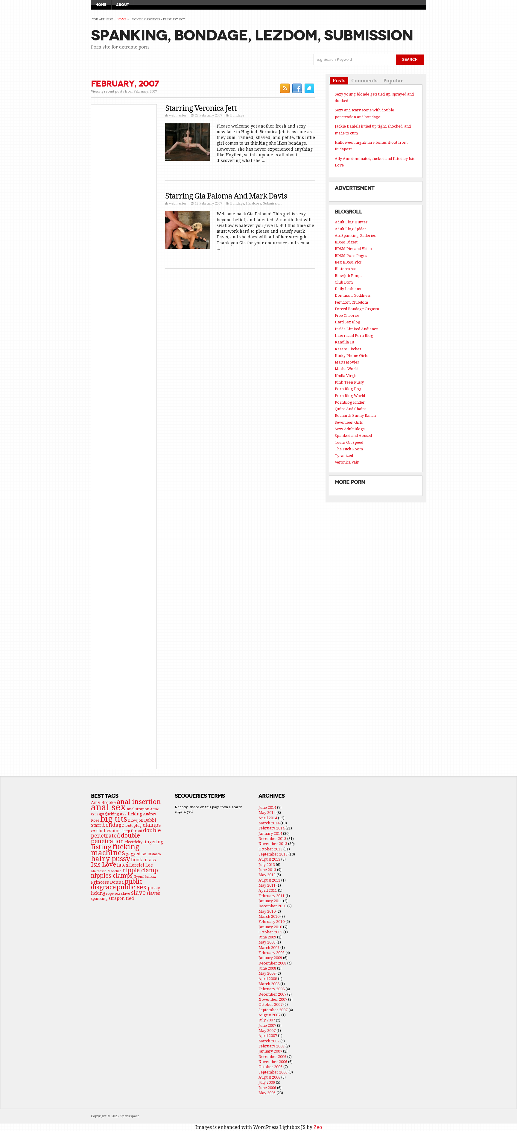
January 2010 (270, 927)
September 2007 (273, 1010)
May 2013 (267, 875)
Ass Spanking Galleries (355, 235)
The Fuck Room (349, 449)
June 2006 (267, 1087)
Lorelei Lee (141, 865)
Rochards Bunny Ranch (355, 415)
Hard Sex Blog (347, 322)
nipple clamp (140, 870)
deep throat (131, 831)
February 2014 (271, 828)
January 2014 (270, 833)
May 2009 (267, 942)
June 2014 (267, 807)
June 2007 (267, 1025)
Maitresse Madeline (106, 871)
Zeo (318, 1127)
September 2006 (273, 1072)
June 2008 (267, 968)
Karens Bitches (348, 349)
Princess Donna (107, 882)
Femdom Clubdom (351, 302)
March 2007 (268, 1041)
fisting (101, 847)
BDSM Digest (346, 242)
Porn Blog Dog (348, 389)
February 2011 (271, 896)
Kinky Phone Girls (351, 355)
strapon (117, 898)
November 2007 (272, 999)
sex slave (122, 893)
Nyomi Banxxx (144, 877)
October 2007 (270, 1004)
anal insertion (139, 802)
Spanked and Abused (353, 435)
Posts (339, 81)
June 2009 (267, 937)
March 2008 (268, 984)
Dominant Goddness (352, 295)
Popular (393, 81)
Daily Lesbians (348, 289)
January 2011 (270, 901)
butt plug (133, 825)
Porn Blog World (350, 395)
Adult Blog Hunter (351, 222)
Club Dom (344, 282)
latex (122, 865)
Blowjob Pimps (348, 275)
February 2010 (271, 921)
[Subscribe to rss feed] (284, 88)
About (122, 4)
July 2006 (266, 1082)
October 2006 (270, 1067)
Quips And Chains (350, 409)
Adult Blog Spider (350, 229)
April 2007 (267, 1035)
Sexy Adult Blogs (349, 429)
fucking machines (115, 849)
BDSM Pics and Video (353, 248)
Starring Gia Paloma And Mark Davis (226, 196)
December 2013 (272, 838)
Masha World (346, 369)
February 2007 (271, 1046)
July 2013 (266, 864)
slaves (153, 893)
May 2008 (267, 973)
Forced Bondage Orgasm (357, 309)
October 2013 (270, 849)
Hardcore (253, 203)
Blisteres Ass (345, 269)
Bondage (237, 115)
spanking (99, 898)
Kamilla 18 (344, 342)
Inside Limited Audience (356, 329)
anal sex (108, 807)
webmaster (177, 115)
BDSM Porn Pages (351, 255)
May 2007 (267, 1030)
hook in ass (143, 859)
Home (101, 4)
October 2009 (270, 932)
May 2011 (267, 885)
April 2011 (267, 890)
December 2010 (272, 906)
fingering (153, 841)
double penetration (115, 838)
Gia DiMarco (151, 854)
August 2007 (269, 1015)
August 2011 (269, 880)
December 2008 (272, 963)
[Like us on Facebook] (297, 88)
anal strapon (138, 809)
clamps (152, 825)
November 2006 (272, 1061)
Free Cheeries (347, 315)
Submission (272, 203)
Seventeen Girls (349, 422)
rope (110, 894)
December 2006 (272, 1056)
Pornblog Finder (350, 402)
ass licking (131, 813)
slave (138, 892)
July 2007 (266, 1020)
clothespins (108, 830)
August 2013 (269, 859)
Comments (364, 81)
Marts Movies (347, 362)
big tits (113, 818)
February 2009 (271, 952)
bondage (113, 825)
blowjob (135, 820)
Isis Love (103, 864)
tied (130, 898)
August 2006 (269, 1077)
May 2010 (267, 911)
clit (93, 831)
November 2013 (272, 843)
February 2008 (271, 989)
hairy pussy (110, 859)
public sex (132, 887)
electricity (133, 842)
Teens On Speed (349, 442)
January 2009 (270, 958)
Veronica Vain (347, 462)
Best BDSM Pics (348, 262)
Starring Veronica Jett (201, 108)
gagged (133, 853)
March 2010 (268, 916)
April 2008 (267, 978)
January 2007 (270, 1051)
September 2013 (273, 854)
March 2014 (268, 823)
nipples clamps (112, 875)
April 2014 (267, 818)
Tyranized (344, 455)
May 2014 (267, 812)
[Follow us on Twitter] (309, 88)
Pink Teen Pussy (349, 382)
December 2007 (272, 994)
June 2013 (267, 869)
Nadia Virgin (346, 375)
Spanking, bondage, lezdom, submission (252, 35)
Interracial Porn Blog (354, 335)
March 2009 (268, 947)
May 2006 (267, 1093)
